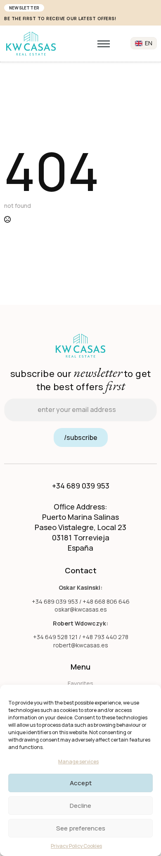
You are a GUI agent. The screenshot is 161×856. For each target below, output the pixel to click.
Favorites (80, 683)
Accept (81, 783)
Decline (80, 805)
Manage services (78, 761)
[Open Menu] (103, 43)
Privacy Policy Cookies (76, 845)
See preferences (80, 828)
